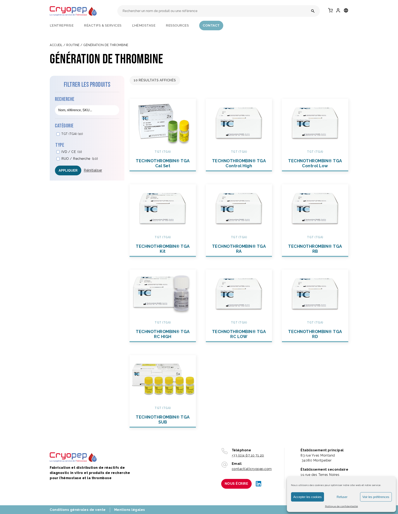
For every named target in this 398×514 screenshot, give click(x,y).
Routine (73, 45)
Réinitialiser (93, 170)
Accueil (56, 45)
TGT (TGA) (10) (72, 134)
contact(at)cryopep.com (252, 469)
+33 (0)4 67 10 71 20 (248, 455)
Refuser (342, 497)
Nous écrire (236, 484)
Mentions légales (129, 510)
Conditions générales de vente (78, 510)
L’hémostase (144, 25)
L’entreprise (62, 25)
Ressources (177, 25)
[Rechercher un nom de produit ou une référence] (313, 11)
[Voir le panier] (330, 10)
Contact (211, 25)
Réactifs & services (103, 25)
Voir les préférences (375, 497)
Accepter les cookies (307, 497)
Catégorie (64, 126)
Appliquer (68, 170)
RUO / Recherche (79, 159)
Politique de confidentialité (341, 506)
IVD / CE (71, 152)
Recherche (64, 99)
